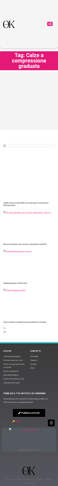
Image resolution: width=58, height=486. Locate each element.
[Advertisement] (29, 101)
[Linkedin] (51, 423)
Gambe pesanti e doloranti (15, 283)
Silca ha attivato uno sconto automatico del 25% (25, 244)
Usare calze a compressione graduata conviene (24, 322)
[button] (50, 24)
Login (17, 421)
